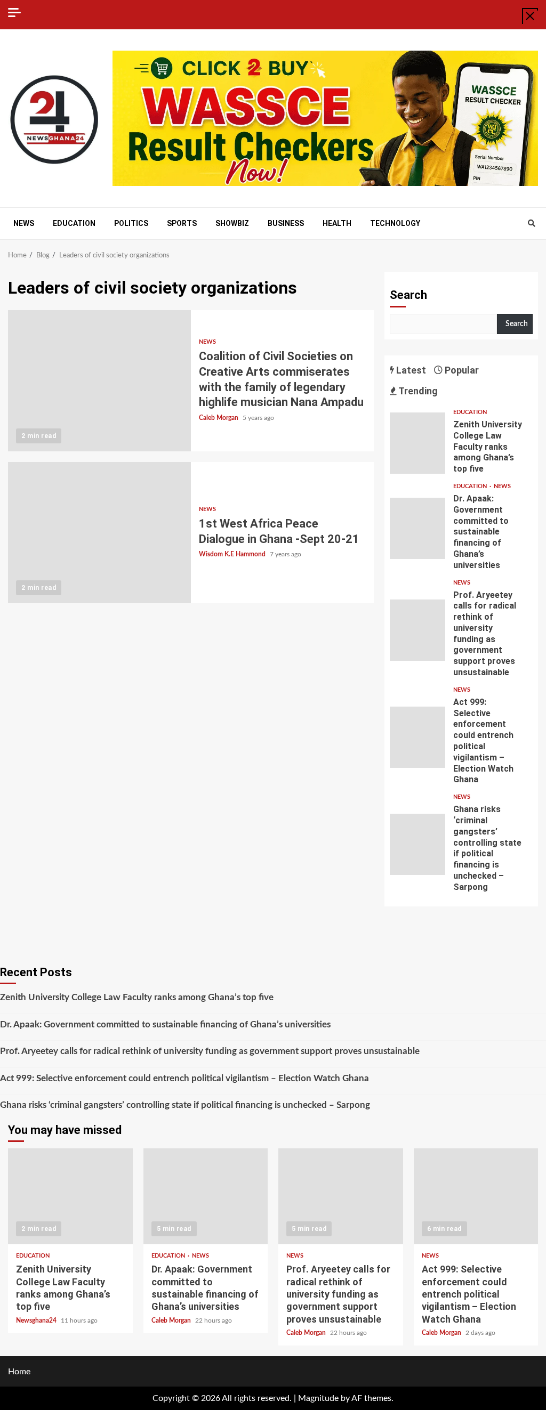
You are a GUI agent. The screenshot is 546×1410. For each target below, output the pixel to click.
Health (337, 223)
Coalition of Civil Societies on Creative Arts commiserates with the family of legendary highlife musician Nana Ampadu (99, 380)
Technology (395, 223)
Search (408, 295)
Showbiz (232, 223)
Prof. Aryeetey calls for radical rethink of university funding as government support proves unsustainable (418, 630)
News (23, 223)
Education (74, 223)
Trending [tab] (417, 390)
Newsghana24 (37, 1320)
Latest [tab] (410, 370)
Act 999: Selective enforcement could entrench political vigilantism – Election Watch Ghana (418, 737)
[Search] (531, 224)
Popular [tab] (461, 370)
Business (286, 223)
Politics (131, 223)
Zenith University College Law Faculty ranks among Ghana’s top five (418, 443)
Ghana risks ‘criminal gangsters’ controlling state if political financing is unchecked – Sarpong (418, 844)
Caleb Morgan (219, 418)
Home (19, 1371)
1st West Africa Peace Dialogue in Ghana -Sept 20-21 (99, 532)
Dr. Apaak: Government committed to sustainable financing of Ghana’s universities (418, 528)
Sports (182, 223)
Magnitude (318, 1398)
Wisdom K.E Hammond (233, 554)
